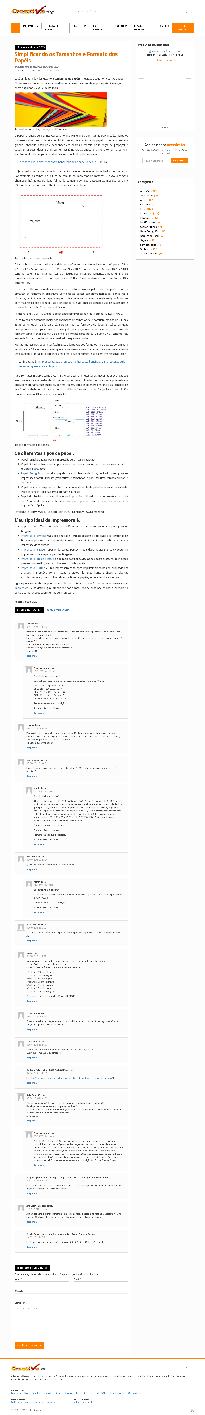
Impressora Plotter (33, 568)
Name (18, 1279)
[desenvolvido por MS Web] (192, 1410)
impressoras (22, 588)
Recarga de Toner (52, 27)
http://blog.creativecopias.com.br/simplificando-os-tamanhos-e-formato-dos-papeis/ (71, 1078)
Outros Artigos (148, 227)
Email (76, 1279)
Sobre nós (79, 1401)
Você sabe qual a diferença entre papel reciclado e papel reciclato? (58, 162)
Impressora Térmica (33, 536)
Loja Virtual (183, 27)
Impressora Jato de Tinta (36, 559)
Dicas (20, 70)
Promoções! (52, 1401)
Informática (30, 26)
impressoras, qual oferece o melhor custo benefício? (70, 361)
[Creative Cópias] (28, 1367)
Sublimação (146, 249)
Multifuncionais (148, 222)
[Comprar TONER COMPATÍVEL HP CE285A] (165, 67)
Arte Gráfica (97, 27)
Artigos (144, 200)
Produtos (121, 26)
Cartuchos (79, 26)
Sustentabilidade (149, 253)
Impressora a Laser (33, 549)
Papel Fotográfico (32, 70)
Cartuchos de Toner (20, 1401)
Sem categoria (148, 245)
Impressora (146, 213)
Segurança (146, 240)
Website (19, 1291)
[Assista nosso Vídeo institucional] (174, 1400)
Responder (32, 655)
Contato (164, 26)
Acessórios (146, 191)
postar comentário (58, 610)
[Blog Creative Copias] (32, 10)
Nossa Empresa (139, 27)
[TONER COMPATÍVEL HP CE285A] (165, 51)
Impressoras (38, 1401)
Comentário (21, 1302)
